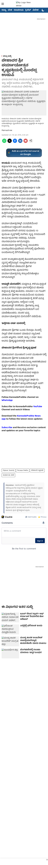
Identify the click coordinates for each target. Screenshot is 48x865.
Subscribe (7, 428)
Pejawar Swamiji (8, 470)
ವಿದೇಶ (36, 10)
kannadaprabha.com (13, 493)
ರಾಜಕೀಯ (19, 10)
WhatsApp (7, 400)
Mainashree (7, 130)
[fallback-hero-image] (10, 617)
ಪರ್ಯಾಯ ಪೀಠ (8, 475)
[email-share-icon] (25, 142)
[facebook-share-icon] (15, 142)
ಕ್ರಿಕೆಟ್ (28, 10)
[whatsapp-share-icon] (4, 142)
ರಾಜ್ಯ (4, 10)
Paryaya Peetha (22, 470)
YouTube (37, 407)
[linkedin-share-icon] (20, 142)
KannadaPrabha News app (21, 417)
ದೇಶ (10, 10)
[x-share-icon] (9, 142)
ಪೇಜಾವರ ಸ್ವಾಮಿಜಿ (37, 470)
